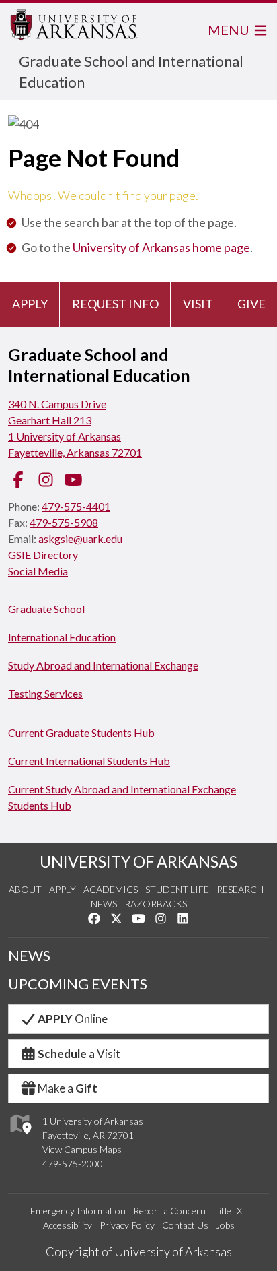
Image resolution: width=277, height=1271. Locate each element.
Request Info (115, 303)
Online (73, 1019)
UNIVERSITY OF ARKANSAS (138, 861)
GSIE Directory (43, 554)
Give (251, 303)
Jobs (225, 1225)
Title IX (227, 1210)
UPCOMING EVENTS (77, 984)
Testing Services (45, 693)
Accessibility (67, 1225)
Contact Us (185, 1225)
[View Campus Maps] (20, 1137)
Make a (67, 1088)
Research (240, 889)
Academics (110, 889)
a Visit (79, 1054)
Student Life (177, 889)
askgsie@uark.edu (80, 538)
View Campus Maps (82, 1149)
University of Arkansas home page (161, 247)
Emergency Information (78, 1210)
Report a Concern (169, 1210)
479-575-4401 (76, 506)
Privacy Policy (127, 1225)
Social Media (38, 570)
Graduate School (46, 608)
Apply (30, 303)
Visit (198, 303)
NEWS (29, 956)
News (104, 903)
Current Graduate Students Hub (81, 732)
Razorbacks (155, 903)
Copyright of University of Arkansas (139, 1251)
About (25, 889)
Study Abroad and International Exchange (103, 665)
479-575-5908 (64, 522)
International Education (62, 636)
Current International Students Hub (89, 760)
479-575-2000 (72, 1163)
